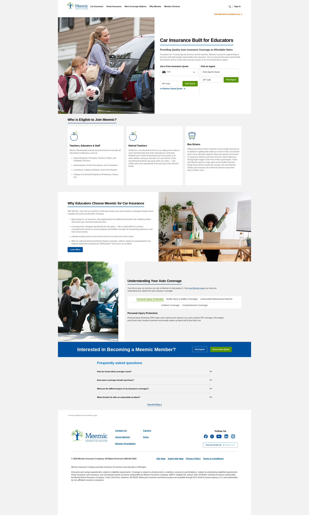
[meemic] (77, 6)
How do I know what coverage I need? (114, 372)
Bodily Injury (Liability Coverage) (182, 299)
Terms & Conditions (213, 458)
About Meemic (122, 437)
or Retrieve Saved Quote (171, 89)
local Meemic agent (196, 288)
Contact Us (121, 430)
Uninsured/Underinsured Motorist (216, 299)
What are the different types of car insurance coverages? (123, 389)
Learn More (75, 250)
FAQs (146, 437)
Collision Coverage (170, 305)
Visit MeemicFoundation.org (227, 14)
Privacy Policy (193, 458)
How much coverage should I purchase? (115, 380)
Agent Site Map (175, 458)
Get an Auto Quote (221, 349)
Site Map (160, 458)
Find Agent (231, 80)
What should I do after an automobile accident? (118, 397)
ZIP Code (166, 84)
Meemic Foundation (125, 443)
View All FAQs (153, 405)
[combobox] (179, 72)
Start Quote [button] (190, 84)
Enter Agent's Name (211, 72)
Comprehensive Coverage (195, 305)
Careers (147, 430)
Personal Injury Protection (150, 299)
